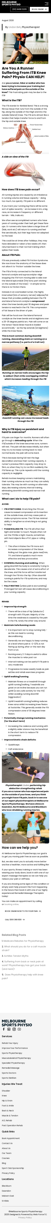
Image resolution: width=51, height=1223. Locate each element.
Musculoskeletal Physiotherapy (16, 1058)
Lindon (26, 785)
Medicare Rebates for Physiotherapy (23, 940)
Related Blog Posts (14, 935)
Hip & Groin (7, 1100)
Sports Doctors (9, 1072)
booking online (11, 904)
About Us (6, 1148)
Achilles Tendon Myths (16, 955)
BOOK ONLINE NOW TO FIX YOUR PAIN (21, 911)
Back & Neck (8, 1110)
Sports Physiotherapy (12, 1053)
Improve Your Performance (15, 1048)
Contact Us (7, 1143)
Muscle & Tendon (10, 1115)
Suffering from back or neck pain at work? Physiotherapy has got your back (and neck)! (24, 965)
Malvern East (8, 1195)
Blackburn (6, 1185)
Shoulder (6, 1090)
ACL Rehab (7, 1120)
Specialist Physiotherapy (13, 1063)
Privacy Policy (8, 1173)
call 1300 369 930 (13, 919)
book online (38, 9)
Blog (4, 1163)
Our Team (6, 1153)
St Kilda (5, 1200)
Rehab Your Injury (10, 1043)
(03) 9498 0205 (19, 9)
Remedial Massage (10, 1068)
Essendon (6, 1190)
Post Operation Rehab (12, 1125)
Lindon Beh (14, 27)
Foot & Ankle (8, 1105)
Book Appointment (11, 1138)
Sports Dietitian (9, 1077)
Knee (4, 1095)
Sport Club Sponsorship (13, 1168)
